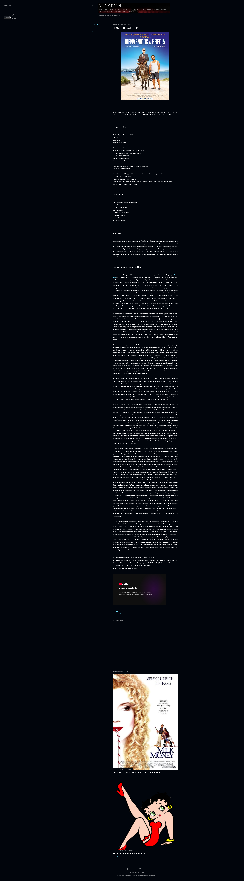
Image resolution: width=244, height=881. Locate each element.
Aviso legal (116, 15)
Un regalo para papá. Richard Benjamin (136, 772)
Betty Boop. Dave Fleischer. (129, 853)
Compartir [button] (95, 24)
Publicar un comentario (125, 857)
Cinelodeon (109, 5)
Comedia (94, 32)
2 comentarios (123, 775)
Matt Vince (141, 872)
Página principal (104, 15)
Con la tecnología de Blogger (137, 868)
